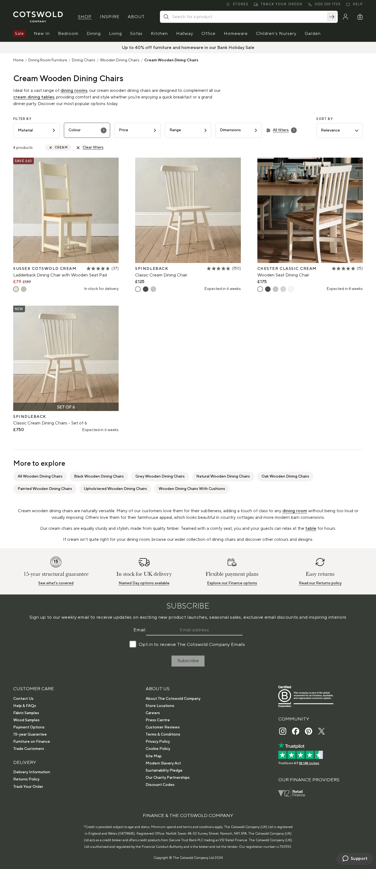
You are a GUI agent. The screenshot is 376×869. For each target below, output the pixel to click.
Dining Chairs (83, 60)
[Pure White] (291, 289)
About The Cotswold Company (173, 699)
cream (61, 148)
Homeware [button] (236, 33)
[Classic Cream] (138, 289)
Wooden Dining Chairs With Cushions (192, 488)
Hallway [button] (184, 33)
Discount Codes (160, 785)
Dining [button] (94, 33)
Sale (19, 33)
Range (175, 130)
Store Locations (160, 706)
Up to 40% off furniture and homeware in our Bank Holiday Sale (188, 47)
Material (25, 130)
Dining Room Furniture (47, 60)
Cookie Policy (158, 749)
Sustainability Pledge (164, 770)
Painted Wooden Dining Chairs (45, 488)
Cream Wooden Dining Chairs (171, 60)
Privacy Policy (158, 741)
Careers (153, 713)
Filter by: (22, 119)
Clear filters (93, 147)
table (310, 528)
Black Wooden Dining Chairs (99, 476)
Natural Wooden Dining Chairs (223, 476)
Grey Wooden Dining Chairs (160, 476)
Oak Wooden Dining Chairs (285, 476)
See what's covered (55, 583)
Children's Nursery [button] (276, 33)
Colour (86, 130)
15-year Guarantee (30, 734)
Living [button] (115, 33)
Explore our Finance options (232, 583)
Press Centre (158, 720)
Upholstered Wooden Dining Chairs (115, 488)
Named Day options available (144, 583)
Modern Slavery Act (163, 763)
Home (18, 60)
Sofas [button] (136, 33)
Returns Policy (26, 779)
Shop (85, 16)
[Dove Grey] (153, 289)
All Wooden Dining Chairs (40, 476)
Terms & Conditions (163, 734)
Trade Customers (28, 749)
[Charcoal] (145, 289)
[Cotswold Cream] (16, 289)
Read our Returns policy (320, 583)
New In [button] (42, 33)
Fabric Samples (26, 713)
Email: (139, 630)
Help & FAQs (24, 706)
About (136, 16)
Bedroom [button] (68, 33)
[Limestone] (283, 289)
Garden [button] (313, 33)
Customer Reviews (163, 727)
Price (123, 130)
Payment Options (29, 727)
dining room (294, 511)
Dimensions (230, 130)
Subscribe (188, 661)
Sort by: (325, 119)
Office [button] (208, 33)
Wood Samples (26, 720)
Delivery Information (31, 772)
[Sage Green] (23, 289)
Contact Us (23, 699)
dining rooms (74, 90)
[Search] (331, 16)
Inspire (109, 16)
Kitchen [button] (159, 33)
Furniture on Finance (31, 741)
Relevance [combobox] (330, 130)
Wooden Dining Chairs (120, 60)
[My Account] (345, 17)
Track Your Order (28, 787)
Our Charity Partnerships (168, 777)
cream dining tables (33, 97)
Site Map (154, 756)
